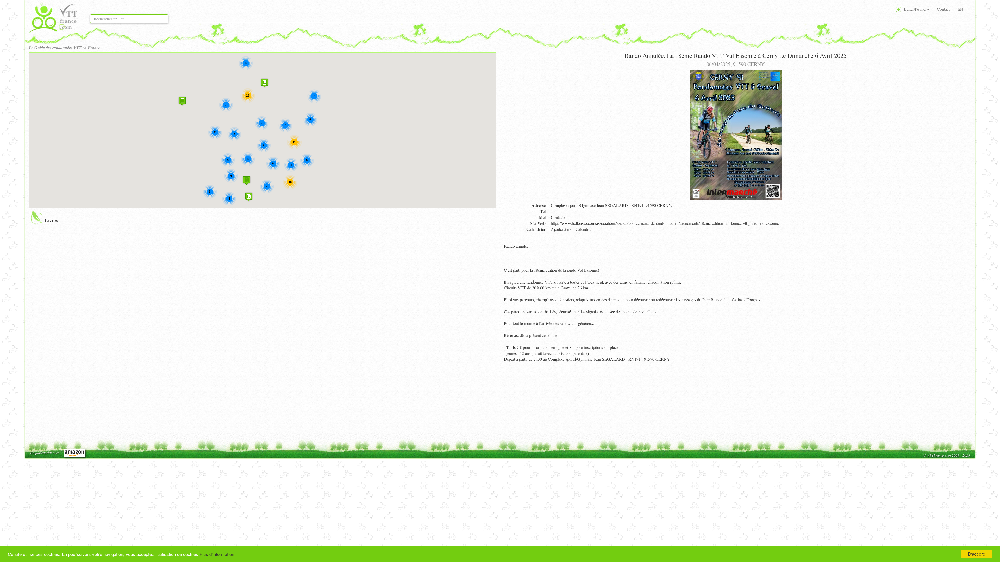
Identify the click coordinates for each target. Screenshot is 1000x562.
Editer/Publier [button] (914, 9)
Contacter (559, 217)
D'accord (976, 554)
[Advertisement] (660, 401)
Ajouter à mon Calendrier (572, 229)
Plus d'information (216, 554)
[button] (264, 83)
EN (960, 9)
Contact (943, 9)
